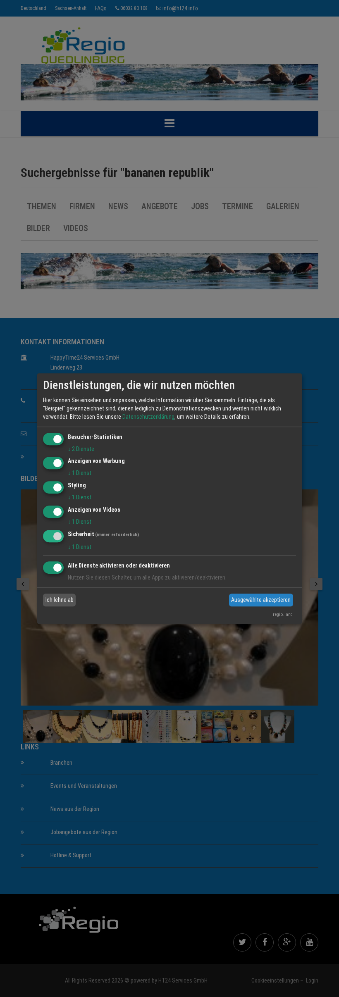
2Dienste (81, 449)
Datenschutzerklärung (148, 416)
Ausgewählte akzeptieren (261, 599)
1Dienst (79, 473)
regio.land (283, 614)
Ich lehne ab (59, 599)
